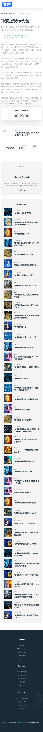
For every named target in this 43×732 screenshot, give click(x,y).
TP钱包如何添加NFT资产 (23, 275)
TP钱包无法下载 (20, 327)
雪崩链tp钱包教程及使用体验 (25, 265)
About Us (22, 645)
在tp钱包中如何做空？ (22, 492)
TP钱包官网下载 (21, 675)
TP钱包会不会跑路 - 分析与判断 (26, 575)
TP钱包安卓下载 (21, 678)
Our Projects (22, 655)
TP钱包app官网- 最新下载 (18, 35)
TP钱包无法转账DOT (22, 234)
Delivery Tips (22, 705)
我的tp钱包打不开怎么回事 (24, 523)
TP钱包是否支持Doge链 (23, 472)
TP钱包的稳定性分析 (22, 410)
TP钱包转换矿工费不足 (22, 213)
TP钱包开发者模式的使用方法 (25, 285)
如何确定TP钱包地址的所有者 (25, 544)
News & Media (21, 652)
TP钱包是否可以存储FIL (23, 420)
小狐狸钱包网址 (21, 722)
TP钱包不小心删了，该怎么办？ (26, 337)
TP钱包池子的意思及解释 (23, 347)
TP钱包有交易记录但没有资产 (25, 503)
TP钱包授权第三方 (21, 378)
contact (21, 659)
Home (3, 13)
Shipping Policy (21, 702)
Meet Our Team (21, 648)
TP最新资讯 (12, 13)
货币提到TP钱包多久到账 (23, 254)
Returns (21, 709)
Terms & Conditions (21, 698)
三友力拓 (21, 685)
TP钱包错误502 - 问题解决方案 (26, 399)
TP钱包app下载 (21, 672)
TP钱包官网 (21, 682)
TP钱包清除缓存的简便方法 (24, 461)
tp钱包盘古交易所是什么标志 (25, 513)
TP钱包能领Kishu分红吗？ (16, 148)
